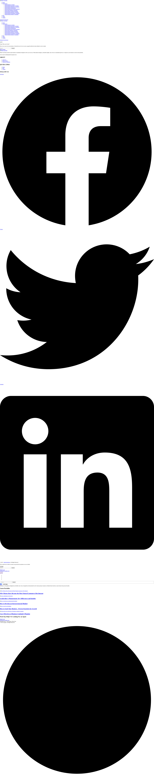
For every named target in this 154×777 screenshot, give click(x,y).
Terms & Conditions (6, 62)
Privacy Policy (5, 60)
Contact (3, 69)
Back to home (2, 49)
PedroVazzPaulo (7, 562)
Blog (3, 68)
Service (1, 573)
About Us (4, 59)
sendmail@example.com (4, 571)
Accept (1, 566)
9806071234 (2, 569)
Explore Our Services (4, 19)
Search (13, 48)
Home (3, 67)
